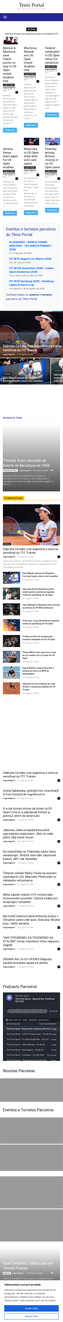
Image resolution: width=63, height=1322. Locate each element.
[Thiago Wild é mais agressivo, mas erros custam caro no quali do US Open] (11, 657)
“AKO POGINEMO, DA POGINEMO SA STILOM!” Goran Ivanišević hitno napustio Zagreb (31, 941)
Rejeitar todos (31, 1316)
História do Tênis (10, 470)
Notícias (7, 342)
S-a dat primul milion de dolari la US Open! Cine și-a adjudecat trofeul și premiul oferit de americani (27, 812)
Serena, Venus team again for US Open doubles (10, 158)
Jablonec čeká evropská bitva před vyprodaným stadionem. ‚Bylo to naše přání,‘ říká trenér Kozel (28, 833)
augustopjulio (9, 87)
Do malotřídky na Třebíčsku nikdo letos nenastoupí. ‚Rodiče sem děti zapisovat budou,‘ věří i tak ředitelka (29, 855)
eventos (34, 294)
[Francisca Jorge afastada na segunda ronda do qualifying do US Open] (11, 625)
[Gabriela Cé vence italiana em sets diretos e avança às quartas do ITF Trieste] (11, 688)
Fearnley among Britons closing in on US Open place (52, 158)
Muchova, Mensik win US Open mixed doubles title (30, 59)
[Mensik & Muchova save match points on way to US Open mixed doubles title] (10, 40)
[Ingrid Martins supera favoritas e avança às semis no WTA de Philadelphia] (11, 672)
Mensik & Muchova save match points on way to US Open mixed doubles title (9, 64)
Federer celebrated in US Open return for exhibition (52, 55)
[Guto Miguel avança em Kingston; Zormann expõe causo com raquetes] (25, 371)
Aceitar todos (31, 1308)
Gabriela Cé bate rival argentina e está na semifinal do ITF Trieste (30, 550)
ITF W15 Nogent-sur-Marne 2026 (30, 258)
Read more (10, 130)
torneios (47, 294)
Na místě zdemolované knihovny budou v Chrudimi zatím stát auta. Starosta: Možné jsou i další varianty (31, 919)
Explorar (7, 1273)
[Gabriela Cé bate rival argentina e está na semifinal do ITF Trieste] (31, 334)
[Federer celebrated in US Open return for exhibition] (52, 40)
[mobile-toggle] (5, 17)
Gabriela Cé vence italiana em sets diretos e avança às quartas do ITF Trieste (39, 687)
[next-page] (9, 699)
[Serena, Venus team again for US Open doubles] (10, 141)
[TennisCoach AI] (31, 735)
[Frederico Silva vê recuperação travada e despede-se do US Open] (11, 641)
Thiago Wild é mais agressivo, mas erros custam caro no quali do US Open (39, 655)
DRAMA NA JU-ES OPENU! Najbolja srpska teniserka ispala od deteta (27, 961)
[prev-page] (5, 699)
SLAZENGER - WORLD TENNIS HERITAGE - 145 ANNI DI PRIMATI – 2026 (31, 246)
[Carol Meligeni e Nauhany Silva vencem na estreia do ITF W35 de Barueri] (11, 609)
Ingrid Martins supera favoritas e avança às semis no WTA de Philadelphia (38, 671)
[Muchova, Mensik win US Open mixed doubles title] (31, 40)
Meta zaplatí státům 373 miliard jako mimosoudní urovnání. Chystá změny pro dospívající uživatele (30, 898)
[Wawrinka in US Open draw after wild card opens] (31, 141)
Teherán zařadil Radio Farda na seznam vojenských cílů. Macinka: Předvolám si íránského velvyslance (30, 876)
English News (9, 85)
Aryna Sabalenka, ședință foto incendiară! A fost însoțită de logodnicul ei (31, 792)
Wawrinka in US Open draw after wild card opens (31, 156)
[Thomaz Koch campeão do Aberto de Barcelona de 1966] (31, 457)
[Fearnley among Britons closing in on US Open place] (52, 141)
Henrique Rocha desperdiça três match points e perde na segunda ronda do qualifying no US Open (38, 592)
